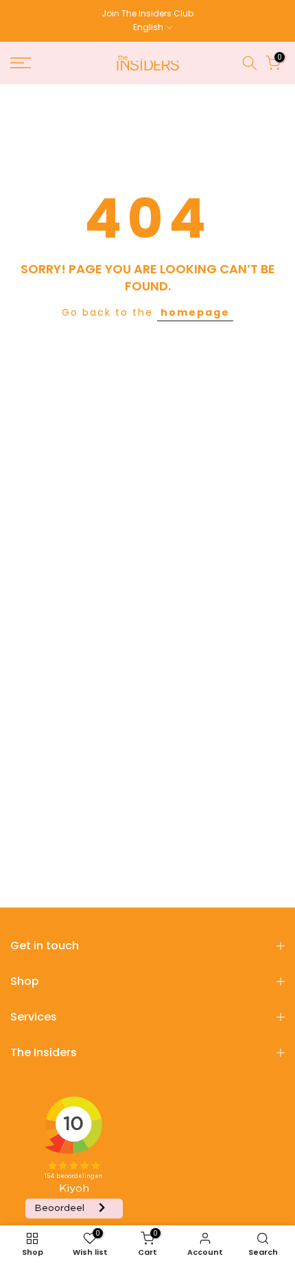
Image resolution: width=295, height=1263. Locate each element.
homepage (195, 312)
